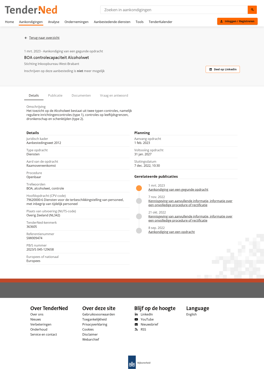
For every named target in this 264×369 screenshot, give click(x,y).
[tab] (33, 95)
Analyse (53, 22)
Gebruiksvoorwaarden (98, 314)
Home (9, 22)
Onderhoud (38, 329)
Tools (140, 22)
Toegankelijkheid (94, 319)
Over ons (36, 314)
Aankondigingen (31, 22)
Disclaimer (90, 334)
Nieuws (35, 319)
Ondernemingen (77, 22)
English (191, 314)
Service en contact (43, 334)
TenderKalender (160, 22)
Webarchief (90, 339)
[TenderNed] (31, 13)
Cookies (88, 329)
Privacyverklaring (94, 324)
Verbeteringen (40, 324)
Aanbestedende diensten (112, 22)
